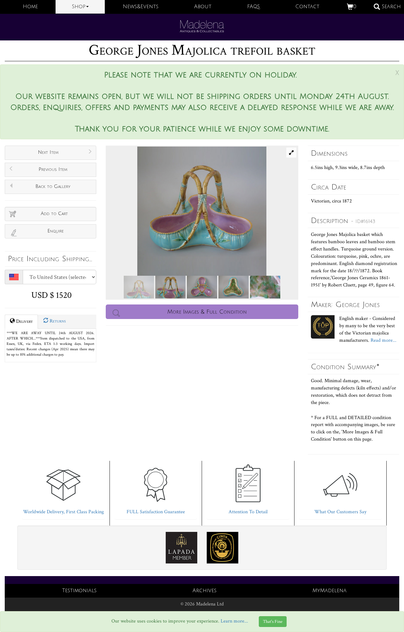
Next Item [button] (48, 152)
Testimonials (79, 590)
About (202, 6)
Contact (307, 6)
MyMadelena (329, 590)
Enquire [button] (55, 230)
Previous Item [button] (53, 169)
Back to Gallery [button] (52, 186)
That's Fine (272, 621)
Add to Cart (54, 213)
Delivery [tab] (24, 321)
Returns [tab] (57, 321)
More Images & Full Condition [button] (207, 312)
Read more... (382, 340)
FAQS (253, 6)
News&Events (140, 6)
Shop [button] (79, 6)
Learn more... (234, 621)
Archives (205, 590)
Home (30, 6)
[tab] (63, 488)
